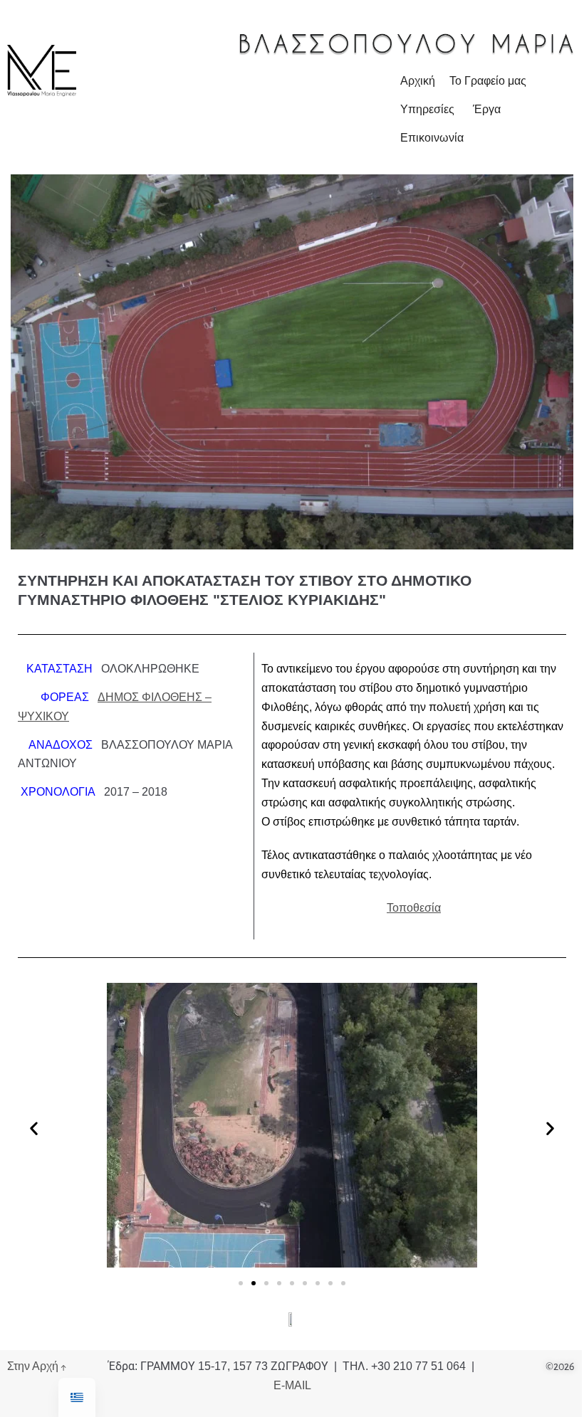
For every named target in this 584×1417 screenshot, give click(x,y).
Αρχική (417, 81)
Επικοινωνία (432, 138)
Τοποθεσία (414, 908)
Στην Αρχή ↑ (36, 1366)
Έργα (487, 109)
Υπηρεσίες (427, 109)
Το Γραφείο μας (487, 81)
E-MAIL (292, 1385)
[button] (34, 1128)
